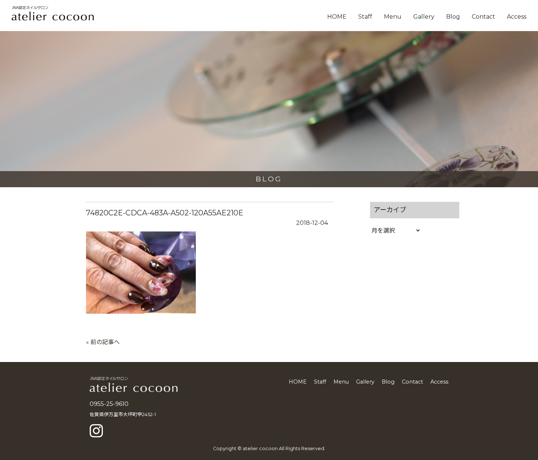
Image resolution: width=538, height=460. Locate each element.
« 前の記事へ (103, 342)
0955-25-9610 (109, 403)
